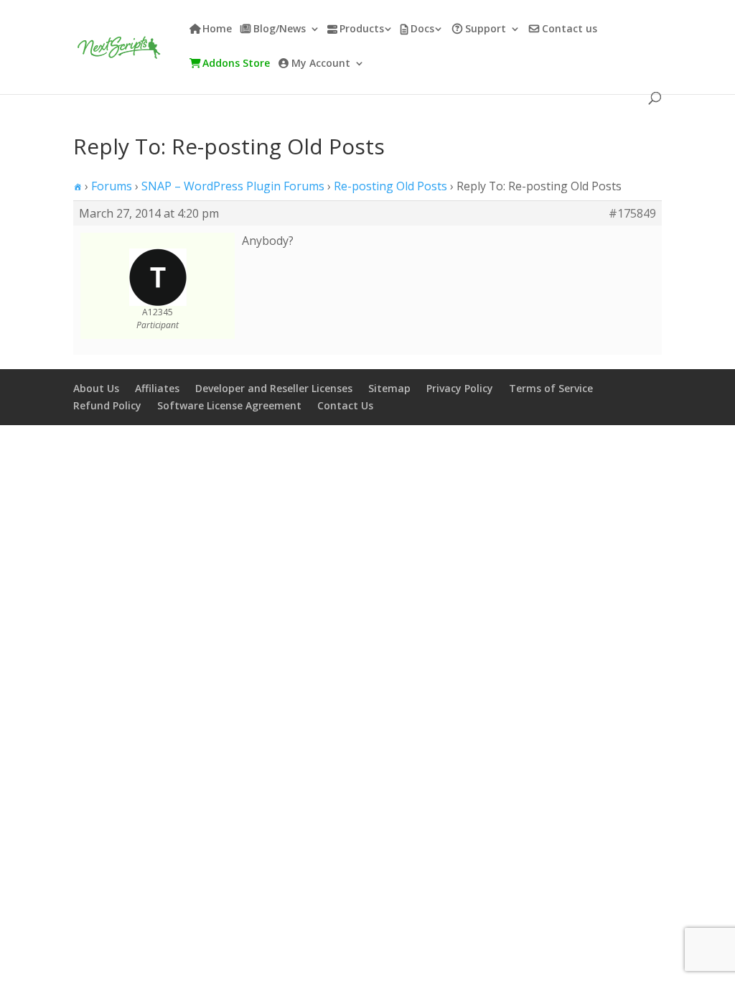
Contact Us (345, 405)
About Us (96, 388)
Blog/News (279, 29)
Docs (422, 29)
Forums (111, 186)
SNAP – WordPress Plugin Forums (232, 186)
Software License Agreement (229, 405)
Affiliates (157, 388)
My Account (320, 64)
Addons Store (236, 64)
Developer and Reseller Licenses (273, 388)
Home (217, 29)
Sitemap (389, 388)
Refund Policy (107, 405)
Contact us (569, 29)
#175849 (632, 213)
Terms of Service (551, 388)
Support (485, 29)
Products (362, 29)
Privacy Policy (459, 388)
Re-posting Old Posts (390, 186)
